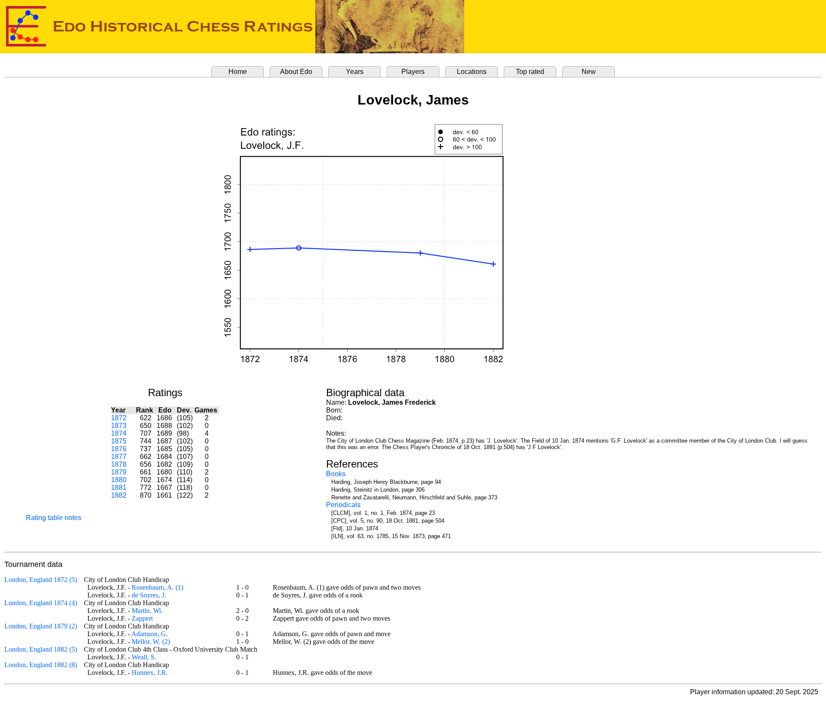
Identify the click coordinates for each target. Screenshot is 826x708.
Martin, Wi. (147, 610)
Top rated (530, 71)
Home (237, 71)
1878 (118, 464)
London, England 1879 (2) (40, 626)
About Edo (296, 71)
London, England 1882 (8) (40, 664)
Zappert (142, 618)
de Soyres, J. (149, 595)
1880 (118, 479)
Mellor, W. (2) (151, 641)
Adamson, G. (149, 633)
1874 (118, 433)
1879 (118, 472)
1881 (118, 487)
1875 (118, 441)
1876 (118, 449)
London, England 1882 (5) (40, 649)
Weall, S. (144, 657)
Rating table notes (53, 517)
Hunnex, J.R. (150, 672)
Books (335, 473)
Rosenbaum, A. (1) (157, 587)
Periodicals (343, 504)
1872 (118, 418)
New (589, 71)
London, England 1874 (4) (40, 602)
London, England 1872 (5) (40, 579)
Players (413, 71)
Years (355, 71)
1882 (118, 495)
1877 (118, 456)
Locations (472, 71)
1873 (118, 425)
